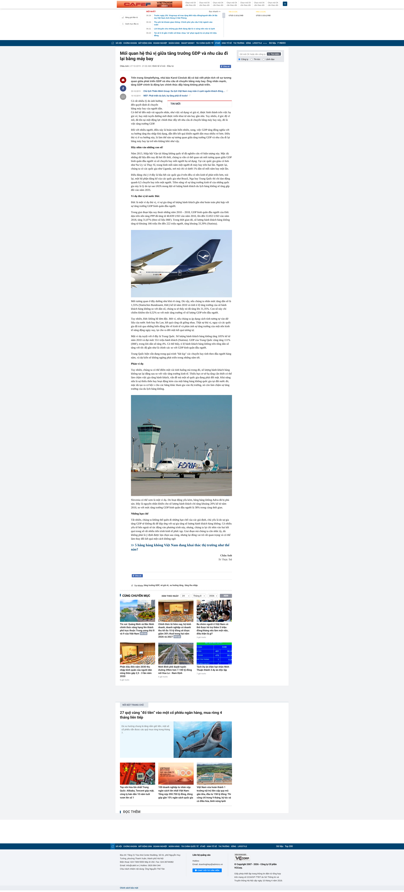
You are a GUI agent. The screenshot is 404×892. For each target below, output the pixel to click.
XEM (226, 596)
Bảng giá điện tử (131, 17)
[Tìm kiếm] (274, 54)
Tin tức (257, 59)
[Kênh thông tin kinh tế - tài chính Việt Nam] (149, 4)
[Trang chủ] (112, 43)
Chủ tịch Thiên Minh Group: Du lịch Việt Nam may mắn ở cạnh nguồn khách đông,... (184, 91)
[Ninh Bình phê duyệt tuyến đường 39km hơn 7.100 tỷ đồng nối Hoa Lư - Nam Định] (175, 653)
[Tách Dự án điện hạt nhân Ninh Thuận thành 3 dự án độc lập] (214, 653)
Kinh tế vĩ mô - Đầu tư (163, 66)
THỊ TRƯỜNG (238, 43)
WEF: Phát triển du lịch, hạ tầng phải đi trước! (165, 96)
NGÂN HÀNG (174, 43)
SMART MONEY (187, 43)
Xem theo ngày (170, 596)
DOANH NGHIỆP (160, 43)
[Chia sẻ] (123, 88)
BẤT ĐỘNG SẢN (145, 43)
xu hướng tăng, (177, 585)
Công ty (244, 59)
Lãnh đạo (270, 59)
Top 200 (289, 846)
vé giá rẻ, (164, 585)
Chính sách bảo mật (129, 888)
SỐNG (248, 43)
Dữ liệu (272, 43)
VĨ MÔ (217, 43)
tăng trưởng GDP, (152, 585)
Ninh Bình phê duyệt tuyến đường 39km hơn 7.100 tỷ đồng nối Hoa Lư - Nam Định (175, 670)
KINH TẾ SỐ (227, 43)
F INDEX (282, 43)
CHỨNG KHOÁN (130, 43)
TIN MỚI (175, 103)
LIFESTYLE (257, 43)
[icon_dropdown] (285, 4)
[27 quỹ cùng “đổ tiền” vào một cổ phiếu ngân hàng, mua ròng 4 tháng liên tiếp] (203, 739)
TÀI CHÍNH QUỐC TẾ (204, 43)
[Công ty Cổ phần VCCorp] (259, 857)
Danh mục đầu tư (132, 24)
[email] (123, 97)
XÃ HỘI (119, 43)
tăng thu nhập (191, 585)
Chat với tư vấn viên (208, 870)
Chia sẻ (226, 66)
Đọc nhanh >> (214, 11)
